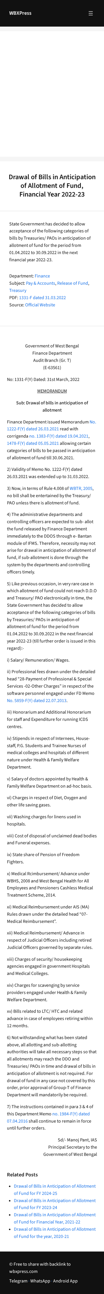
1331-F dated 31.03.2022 (42, 298)
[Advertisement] (52, 98)
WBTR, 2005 (81, 488)
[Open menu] (91, 13)
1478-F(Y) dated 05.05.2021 (33, 443)
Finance (42, 276)
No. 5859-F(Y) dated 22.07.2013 (36, 700)
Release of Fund (72, 283)
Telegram (18, 1281)
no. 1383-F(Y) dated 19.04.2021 (58, 436)
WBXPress (20, 13)
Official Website (40, 305)
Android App (65, 1281)
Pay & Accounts (40, 283)
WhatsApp (40, 1281)
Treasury (17, 290)
